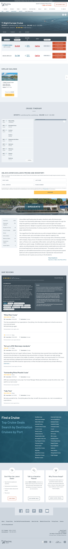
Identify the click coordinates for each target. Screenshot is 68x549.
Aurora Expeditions (55, 419)
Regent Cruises (54, 443)
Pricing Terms (55, 521)
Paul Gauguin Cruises (40, 440)
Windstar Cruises (39, 457)
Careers (61, 521)
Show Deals (46, 39)
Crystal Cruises (38, 429)
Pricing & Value (27, 305)
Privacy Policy (45, 189)
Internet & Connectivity (25, 307)
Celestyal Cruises (55, 426)
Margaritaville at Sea (39, 436)
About (3, 521)
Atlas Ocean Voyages (40, 419)
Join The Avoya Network (7, 524)
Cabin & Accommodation (8, 305)
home (2, 11)
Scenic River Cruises (40, 448)
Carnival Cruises (39, 424)
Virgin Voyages (54, 455)
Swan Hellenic (54, 450)
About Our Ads (35, 521)
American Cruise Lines (56, 417)
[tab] (17, 418)
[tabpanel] (50, 437)
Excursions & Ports (7, 307)
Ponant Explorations (55, 440)
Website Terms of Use (45, 521)
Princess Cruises (39, 443)
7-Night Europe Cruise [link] (29, 11)
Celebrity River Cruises (40, 426)
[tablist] (17, 437)
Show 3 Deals (46, 55)
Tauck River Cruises (39, 452)
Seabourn (53, 448)
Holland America (39, 433)
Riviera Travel (38, 445)
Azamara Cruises (55, 421)
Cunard (52, 429)
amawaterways (13, 11)
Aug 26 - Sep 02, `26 (7, 55)
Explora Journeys (55, 431)
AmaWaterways (38, 417)
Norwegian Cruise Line (40, 438)
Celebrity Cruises (55, 424)
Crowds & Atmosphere (16, 307)
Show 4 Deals (47, 45)
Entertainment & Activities (19, 303)
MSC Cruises (54, 436)
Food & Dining (10, 303)
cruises (7, 11)
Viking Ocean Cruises (56, 452)
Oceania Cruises (54, 438)
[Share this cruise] (65, 15)
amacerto (20, 11)
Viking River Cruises (39, 455)
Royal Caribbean (54, 445)
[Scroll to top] (64, 545)
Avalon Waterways (39, 421)
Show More (6, 363)
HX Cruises (53, 433)
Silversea (37, 450)
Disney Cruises (38, 431)
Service (5, 303)
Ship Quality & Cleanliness (18, 305)
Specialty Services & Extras (9, 309)
